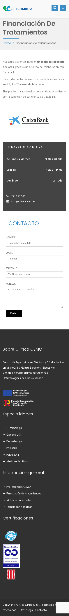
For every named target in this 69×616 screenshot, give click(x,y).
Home (7, 43)
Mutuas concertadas (18, 500)
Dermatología (14, 441)
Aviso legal (26, 610)
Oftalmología (14, 428)
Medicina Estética (17, 461)
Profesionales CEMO (18, 487)
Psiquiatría (12, 455)
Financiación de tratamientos (23, 493)
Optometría (13, 435)
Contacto (41, 610)
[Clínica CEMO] (17, 8)
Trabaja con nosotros (19, 507)
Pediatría (11, 448)
